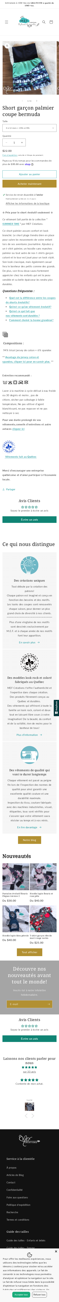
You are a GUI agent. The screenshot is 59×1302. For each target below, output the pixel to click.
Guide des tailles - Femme (21, 1247)
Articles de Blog (15, 1175)
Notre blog (29, 839)
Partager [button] (10, 489)
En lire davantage (27, 827)
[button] (6, 22)
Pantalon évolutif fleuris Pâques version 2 (15, 894)
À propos (12, 1167)
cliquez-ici (18, 428)
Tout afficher (29, 952)
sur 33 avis (29, 1071)
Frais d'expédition (10, 155)
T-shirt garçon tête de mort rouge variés (41, 936)
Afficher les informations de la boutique (27, 203)
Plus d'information (27, 734)
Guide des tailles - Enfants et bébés (26, 1240)
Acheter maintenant (29, 183)
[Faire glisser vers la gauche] (22, 100)
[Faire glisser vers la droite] (36, 100)
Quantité (6, 136)
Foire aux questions (17, 1197)
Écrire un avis (29, 519)
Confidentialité (15, 1189)
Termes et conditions (18, 1219)
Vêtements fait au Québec (20, 456)
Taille (5, 121)
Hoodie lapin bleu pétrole (15, 935)
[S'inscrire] (48, 1004)
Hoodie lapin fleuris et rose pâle (41, 894)
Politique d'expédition (18, 1204)
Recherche (12, 1212)
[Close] (56, 1251)
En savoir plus (27, 642)
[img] (29, 1067)
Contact (11, 1182)
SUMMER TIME (11, 223)
